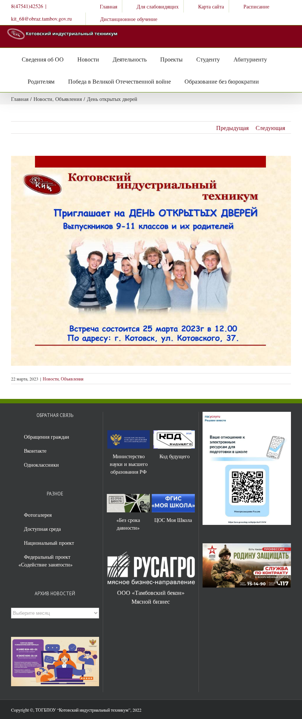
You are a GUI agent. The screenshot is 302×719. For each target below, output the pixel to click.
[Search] (266, 81)
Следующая (270, 127)
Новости (51, 379)
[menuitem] (103, 6)
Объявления (72, 379)
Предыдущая (232, 127)
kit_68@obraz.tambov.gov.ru (41, 18)
